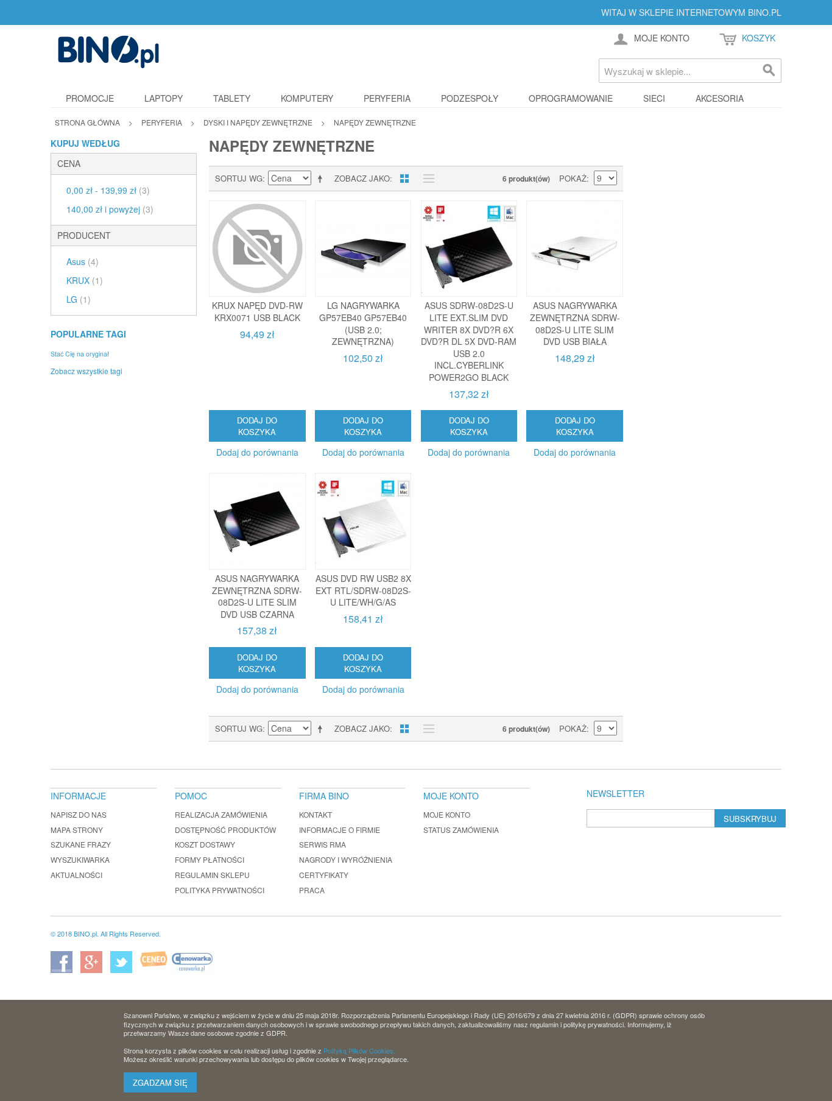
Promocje (90, 98)
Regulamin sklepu (212, 874)
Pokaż (573, 178)
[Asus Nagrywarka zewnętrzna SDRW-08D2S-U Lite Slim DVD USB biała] (574, 248)
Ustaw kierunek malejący (322, 178)
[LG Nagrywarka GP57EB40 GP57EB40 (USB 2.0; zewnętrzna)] (363, 248)
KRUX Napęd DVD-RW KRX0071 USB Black (257, 311)
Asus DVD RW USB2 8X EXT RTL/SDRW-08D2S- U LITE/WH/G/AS (363, 590)
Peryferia (387, 98)
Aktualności (76, 874)
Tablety (231, 98)
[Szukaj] (769, 70)
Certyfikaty (323, 874)
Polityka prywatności (219, 890)
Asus (82, 261)
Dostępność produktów (225, 829)
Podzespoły (469, 98)
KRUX (84, 280)
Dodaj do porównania (257, 452)
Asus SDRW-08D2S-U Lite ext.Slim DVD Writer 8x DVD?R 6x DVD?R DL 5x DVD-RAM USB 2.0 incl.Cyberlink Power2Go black (468, 341)
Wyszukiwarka (80, 859)
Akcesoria (720, 98)
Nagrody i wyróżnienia (345, 859)
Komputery (307, 98)
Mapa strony (77, 829)
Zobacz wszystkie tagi (86, 371)
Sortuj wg (239, 178)
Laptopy (163, 98)
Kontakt (315, 814)
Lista (426, 178)
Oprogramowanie (571, 98)
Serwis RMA (322, 844)
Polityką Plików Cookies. (359, 1050)
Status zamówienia (461, 829)
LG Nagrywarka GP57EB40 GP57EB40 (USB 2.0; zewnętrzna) (363, 323)
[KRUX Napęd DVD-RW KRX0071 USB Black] (257, 248)
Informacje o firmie (339, 829)
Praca (312, 890)
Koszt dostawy (205, 844)
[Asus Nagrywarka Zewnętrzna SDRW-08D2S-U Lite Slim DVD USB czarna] (257, 521)
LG (78, 299)
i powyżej (109, 209)
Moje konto (446, 814)
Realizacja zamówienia (221, 814)
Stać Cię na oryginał (80, 353)
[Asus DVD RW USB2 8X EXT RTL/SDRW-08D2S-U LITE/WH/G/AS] (363, 521)
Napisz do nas (79, 814)
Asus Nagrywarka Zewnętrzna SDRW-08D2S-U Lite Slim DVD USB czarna (257, 596)
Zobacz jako (362, 178)
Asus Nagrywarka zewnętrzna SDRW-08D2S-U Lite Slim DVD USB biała (575, 323)
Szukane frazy (81, 844)
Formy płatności (209, 859)
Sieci (654, 98)
